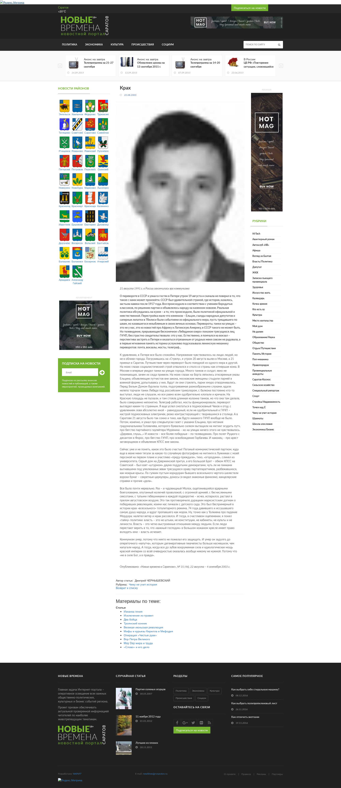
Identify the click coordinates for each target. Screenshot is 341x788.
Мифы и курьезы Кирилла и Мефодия (148, 631)
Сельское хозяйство (263, 385)
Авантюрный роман (263, 239)
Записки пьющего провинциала (262, 280)
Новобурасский (77, 187)
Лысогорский (103, 187)
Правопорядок (260, 365)
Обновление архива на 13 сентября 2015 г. (151, 65)
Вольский (90, 243)
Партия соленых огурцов (151, 689)
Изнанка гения (133, 611)
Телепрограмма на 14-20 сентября (205, 65)
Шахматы (257, 418)
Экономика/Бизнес (263, 429)
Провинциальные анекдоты (262, 372)
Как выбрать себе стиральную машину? (255, 689)
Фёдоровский (90, 114)
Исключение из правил (138, 615)
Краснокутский (77, 206)
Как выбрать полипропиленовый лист (254, 703)
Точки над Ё (259, 407)
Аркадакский (64, 279)
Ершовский (77, 224)
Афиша (256, 250)
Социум (168, 44)
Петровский (77, 169)
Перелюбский (90, 169)
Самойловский (103, 132)
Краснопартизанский (64, 206)
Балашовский (64, 261)
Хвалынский (77, 114)
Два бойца (130, 619)
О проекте (229, 774)
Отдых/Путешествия (264, 348)
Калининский (103, 206)
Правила (246, 774)
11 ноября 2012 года (148, 716)
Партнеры (277, 774)
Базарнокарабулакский (90, 261)
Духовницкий (103, 224)
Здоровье (257, 287)
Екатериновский (90, 224)
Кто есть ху (258, 309)
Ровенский (90, 151)
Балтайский (103, 243)
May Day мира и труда (138, 643)
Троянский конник (135, 623)
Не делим (257, 332)
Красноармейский (90, 206)
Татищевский (64, 132)
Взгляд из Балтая (261, 256)
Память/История (261, 354)
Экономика (94, 44)
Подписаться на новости (250, 8)
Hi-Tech (256, 234)
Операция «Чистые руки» (140, 635)
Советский (77, 132)
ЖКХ (255, 272)
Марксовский (90, 187)
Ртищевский (64, 151)
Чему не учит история (143, 584)
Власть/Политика (262, 261)
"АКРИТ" (77, 774)
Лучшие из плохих (147, 743)
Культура (117, 44)
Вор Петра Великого (137, 639)
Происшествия (142, 44)
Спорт (255, 396)
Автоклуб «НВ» (260, 245)
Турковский (103, 114)
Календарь (258, 298)
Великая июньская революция (143, 627)
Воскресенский (77, 243)
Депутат (257, 267)
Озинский (103, 169)
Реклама (261, 774)
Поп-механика (260, 359)
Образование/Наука (263, 337)
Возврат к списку (127, 588)
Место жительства (262, 321)
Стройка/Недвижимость (266, 402)
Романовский (77, 151)
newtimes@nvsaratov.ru (155, 774)
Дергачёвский (64, 243)
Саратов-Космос (261, 379)
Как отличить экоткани (245, 717)
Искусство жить (261, 293)
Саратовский (90, 132)
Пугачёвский (103, 151)
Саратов (63, 7)
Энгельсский (64, 114)
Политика (69, 44)
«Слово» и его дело (136, 647)
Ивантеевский (64, 224)
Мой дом (257, 326)
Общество (258, 343)
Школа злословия (262, 424)
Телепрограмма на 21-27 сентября (98, 65)
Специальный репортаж (265, 390)
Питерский (64, 169)
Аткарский (103, 261)
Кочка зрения (259, 304)
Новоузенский (64, 187)
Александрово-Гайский (77, 281)
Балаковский (77, 261)
